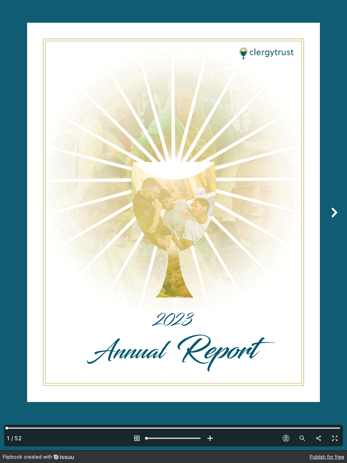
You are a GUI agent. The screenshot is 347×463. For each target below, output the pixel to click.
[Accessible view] (286, 438)
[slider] (173, 438)
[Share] (318, 438)
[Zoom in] (210, 438)
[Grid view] (137, 438)
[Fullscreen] (335, 438)
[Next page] (333, 225)
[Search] (302, 438)
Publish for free (327, 457)
